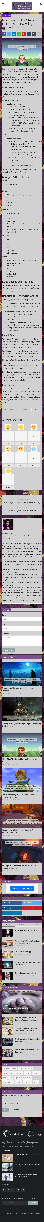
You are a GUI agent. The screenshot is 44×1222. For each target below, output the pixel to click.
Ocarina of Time (8, 1082)
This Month (22, 924)
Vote (5, 1110)
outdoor (19, 1073)
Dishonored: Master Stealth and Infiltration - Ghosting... (20, 689)
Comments (6, 610)
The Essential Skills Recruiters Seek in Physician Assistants (27, 1175)
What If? (6, 1069)
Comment (5, 633)
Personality (27, 1082)
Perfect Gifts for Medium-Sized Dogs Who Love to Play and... (27, 942)
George (11, 409)
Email (4, 624)
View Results (14, 1110)
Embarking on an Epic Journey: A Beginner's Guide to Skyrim (28, 1166)
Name (4, 615)
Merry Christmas (8, 1073)
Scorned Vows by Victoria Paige (25, 973)
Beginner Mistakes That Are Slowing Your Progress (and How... (18, 831)
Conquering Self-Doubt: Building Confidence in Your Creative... (26, 1029)
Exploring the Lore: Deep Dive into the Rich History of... (28, 963)
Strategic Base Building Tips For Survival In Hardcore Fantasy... (19, 866)
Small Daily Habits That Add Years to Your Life (28, 1156)
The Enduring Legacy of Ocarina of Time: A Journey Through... (19, 795)
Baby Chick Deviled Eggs (23, 952)
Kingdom (27, 1073)
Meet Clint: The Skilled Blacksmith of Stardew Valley (20, 760)
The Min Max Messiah (25, 1069)
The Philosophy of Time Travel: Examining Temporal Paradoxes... (26, 1019)
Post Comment (8, 650)
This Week (9, 924)
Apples (17, 1078)
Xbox (5, 1078)
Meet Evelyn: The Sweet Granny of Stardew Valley (22, 503)
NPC (17, 409)
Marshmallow (27, 1078)
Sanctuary (36, 1073)
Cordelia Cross (11, 28)
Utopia (14, 1069)
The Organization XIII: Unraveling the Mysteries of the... (27, 1040)
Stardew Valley (7, 15)
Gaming (36, 409)
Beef (11, 1078)
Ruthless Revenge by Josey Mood (26, 930)
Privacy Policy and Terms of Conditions (22, 511)
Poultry (18, 1082)
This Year (35, 924)
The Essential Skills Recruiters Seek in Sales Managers (27, 1051)
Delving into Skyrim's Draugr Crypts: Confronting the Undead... (21, 725)
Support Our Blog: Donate (22, 888)
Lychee (36, 1082)
